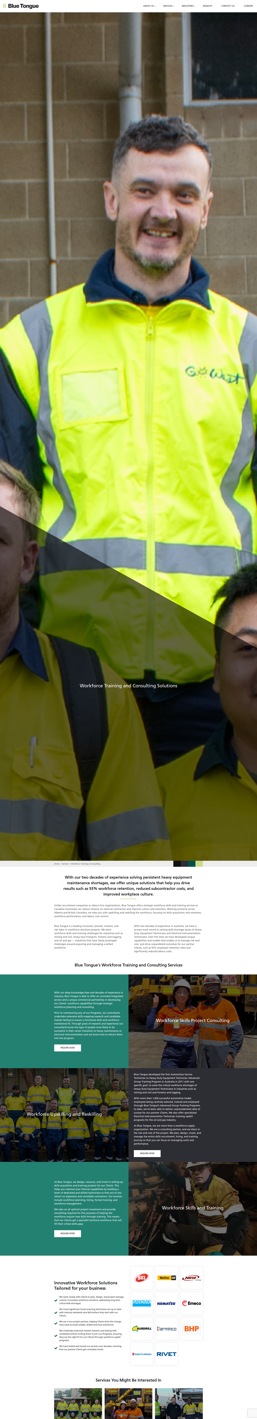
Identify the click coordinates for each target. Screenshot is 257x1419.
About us (148, 6)
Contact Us (228, 6)
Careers (248, 6)
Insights (207, 6)
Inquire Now (68, 1048)
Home (56, 864)
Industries (188, 6)
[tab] (177, 864)
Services (167, 6)
